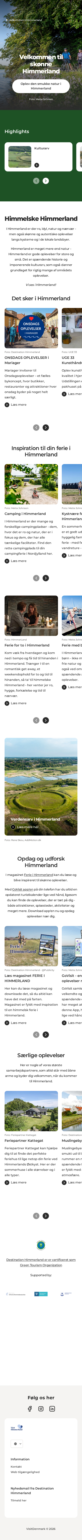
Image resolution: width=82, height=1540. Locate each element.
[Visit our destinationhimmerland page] (52, 1408)
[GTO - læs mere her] (41, 1245)
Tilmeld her (19, 1500)
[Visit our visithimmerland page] (29, 1408)
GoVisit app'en (22, 889)
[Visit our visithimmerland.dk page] (41, 1408)
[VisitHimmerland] (17, 1427)
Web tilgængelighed (25, 1472)
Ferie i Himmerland (38, 875)
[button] (31, 379)
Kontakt (16, 1466)
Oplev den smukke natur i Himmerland (41, 86)
